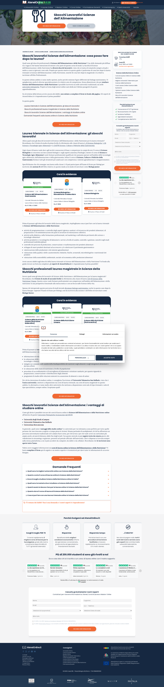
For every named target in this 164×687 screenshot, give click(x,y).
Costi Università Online (69, 657)
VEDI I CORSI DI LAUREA (81, 26)
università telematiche (30, 87)
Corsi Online (75, 7)
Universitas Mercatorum (34, 425)
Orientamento (109, 7)
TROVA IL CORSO (129, 3)
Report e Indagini (27, 660)
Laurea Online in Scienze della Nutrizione (36, 203)
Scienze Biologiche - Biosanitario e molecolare (65, 193)
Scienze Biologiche (91, 193)
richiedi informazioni (51, 26)
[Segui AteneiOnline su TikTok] (29, 652)
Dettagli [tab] (82, 334)
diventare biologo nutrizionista (76, 288)
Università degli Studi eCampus (36, 419)
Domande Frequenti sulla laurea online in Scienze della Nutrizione (51, 115)
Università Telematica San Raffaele (34, 200)
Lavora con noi (26, 656)
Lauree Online (47, 7)
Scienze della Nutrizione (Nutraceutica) (93, 321)
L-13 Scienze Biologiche (93, 143)
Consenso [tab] (53, 334)
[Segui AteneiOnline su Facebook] (23, 652)
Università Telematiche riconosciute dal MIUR (55, 415)
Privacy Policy (26, 665)
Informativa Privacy (125, 160)
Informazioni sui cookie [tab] (110, 334)
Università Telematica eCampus (63, 199)
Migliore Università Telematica (71, 656)
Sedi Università (124, 7)
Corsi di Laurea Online (69, 652)
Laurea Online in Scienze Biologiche (64, 201)
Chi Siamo (117, 2)
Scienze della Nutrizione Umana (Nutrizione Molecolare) (34, 321)
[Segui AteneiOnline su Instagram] (26, 652)
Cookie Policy (26, 663)
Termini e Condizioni (28, 661)
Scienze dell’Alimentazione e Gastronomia (36, 195)
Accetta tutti (109, 358)
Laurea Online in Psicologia (70, 659)
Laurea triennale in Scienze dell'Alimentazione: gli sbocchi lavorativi (51, 106)
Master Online (62, 7)
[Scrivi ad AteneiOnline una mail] (35, 652)
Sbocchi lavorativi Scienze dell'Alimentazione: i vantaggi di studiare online (54, 112)
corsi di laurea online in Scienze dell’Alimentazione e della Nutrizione (79, 448)
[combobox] (131, 138)
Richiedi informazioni (66, 124)
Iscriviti (141, 2)
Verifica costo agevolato (126, 66)
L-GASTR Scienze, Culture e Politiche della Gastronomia (73, 146)
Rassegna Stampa (28, 658)
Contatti (24, 655)
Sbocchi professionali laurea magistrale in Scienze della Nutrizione (51, 109)
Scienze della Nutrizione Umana (64, 321)
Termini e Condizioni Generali (132, 156)
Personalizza (80, 358)
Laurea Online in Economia (70, 661)
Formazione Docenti (92, 7)
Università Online (32, 7)
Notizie (136, 7)
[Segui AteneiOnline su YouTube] (32, 652)
